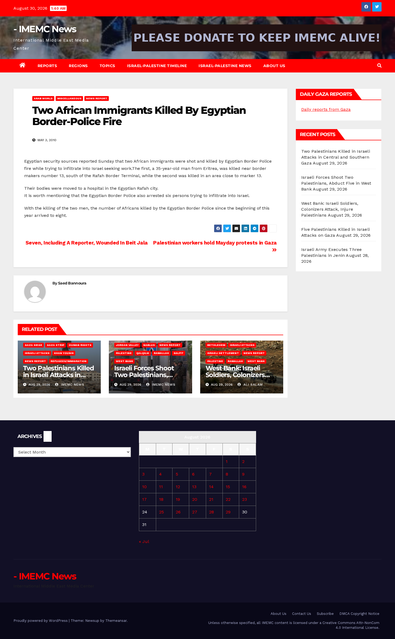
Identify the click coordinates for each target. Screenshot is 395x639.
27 (194, 511)
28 (211, 511)
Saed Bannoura (72, 283)
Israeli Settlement (223, 353)
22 (228, 499)
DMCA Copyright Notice (359, 614)
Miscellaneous (69, 98)
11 (161, 486)
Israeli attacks (37, 353)
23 (244, 499)
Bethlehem (216, 345)
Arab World (43, 98)
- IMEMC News (44, 29)
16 (244, 486)
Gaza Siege (33, 345)
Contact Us (301, 614)
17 (144, 499)
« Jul (144, 541)
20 (194, 499)
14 (211, 486)
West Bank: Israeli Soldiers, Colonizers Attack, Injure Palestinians (329, 209)
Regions (78, 65)
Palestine (124, 353)
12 (178, 486)
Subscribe (325, 614)
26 (178, 511)
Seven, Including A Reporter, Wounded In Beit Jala (86, 243)
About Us (274, 65)
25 (161, 511)
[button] (379, 65)
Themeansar (116, 621)
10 (144, 486)
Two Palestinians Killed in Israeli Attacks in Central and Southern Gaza (335, 157)
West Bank (124, 361)
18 (161, 499)
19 (178, 499)
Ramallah (161, 353)
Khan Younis (64, 353)
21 (211, 499)
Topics (107, 65)
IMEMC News (72, 384)
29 (228, 511)
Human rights (80, 345)
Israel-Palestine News (225, 65)
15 (228, 486)
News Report (96, 98)
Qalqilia (142, 353)
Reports (47, 65)
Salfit (179, 353)
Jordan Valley (127, 345)
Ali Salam (252, 384)
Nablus (149, 345)
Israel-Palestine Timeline (157, 65)
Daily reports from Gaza (326, 109)
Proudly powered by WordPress (41, 621)
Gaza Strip (55, 345)
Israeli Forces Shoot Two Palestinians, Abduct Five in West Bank (336, 183)
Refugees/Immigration (69, 361)
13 (194, 486)
